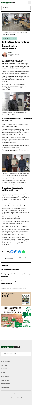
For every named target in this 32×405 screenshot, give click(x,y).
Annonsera (5, 376)
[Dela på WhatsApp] (23, 251)
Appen (3, 372)
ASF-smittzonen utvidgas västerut (10, 269)
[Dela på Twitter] (19, 251)
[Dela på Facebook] (12, 251)
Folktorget (5, 380)
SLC (14, 38)
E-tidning (4, 369)
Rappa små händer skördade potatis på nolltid (13, 288)
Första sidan (5, 361)
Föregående (8, 258)
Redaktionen (5, 387)
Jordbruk (7, 38)
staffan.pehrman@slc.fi (13, 54)
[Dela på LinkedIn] (15, 251)
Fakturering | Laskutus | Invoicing (16, 393)
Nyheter (4, 365)
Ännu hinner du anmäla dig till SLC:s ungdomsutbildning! (10, 282)
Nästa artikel (23, 258)
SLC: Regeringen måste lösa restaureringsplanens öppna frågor (14, 275)
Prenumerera (5, 384)
